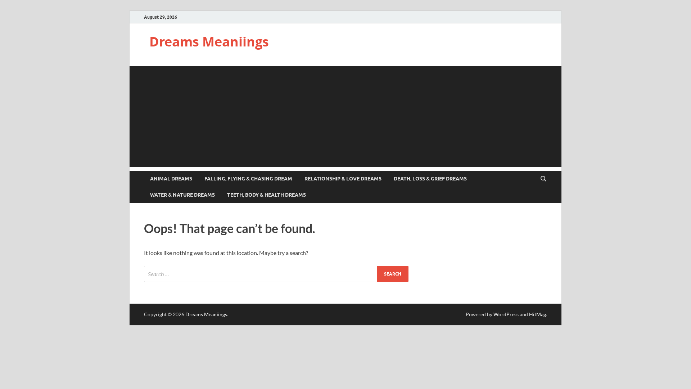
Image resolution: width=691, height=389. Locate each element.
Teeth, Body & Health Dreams (266, 195)
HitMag (537, 314)
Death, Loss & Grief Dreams (430, 179)
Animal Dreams (171, 179)
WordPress (506, 314)
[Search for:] (276, 274)
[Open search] (543, 179)
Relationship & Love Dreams (342, 179)
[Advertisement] (345, 116)
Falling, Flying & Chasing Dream (248, 179)
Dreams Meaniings (209, 41)
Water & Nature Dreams (182, 195)
